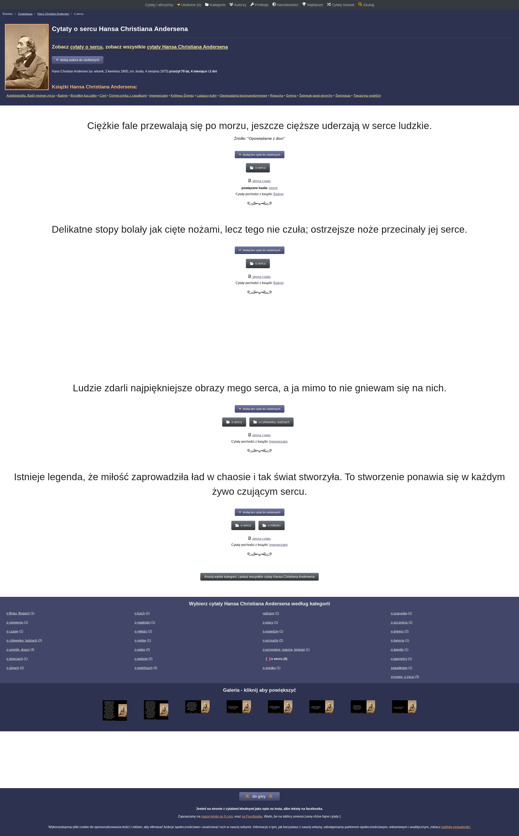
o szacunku (399, 613)
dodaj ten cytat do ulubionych (259, 154)
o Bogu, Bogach (18, 613)
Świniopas (343, 95)
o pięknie (141, 659)
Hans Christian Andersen (53, 13)
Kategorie (217, 5)
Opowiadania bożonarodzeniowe (243, 95)
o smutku (269, 668)
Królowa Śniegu (182, 95)
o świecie (397, 640)
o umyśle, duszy (18, 649)
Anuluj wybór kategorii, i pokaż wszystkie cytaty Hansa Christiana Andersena (259, 576)
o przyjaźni (270, 640)
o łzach (140, 613)
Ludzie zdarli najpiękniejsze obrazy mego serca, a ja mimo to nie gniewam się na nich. (259, 388)
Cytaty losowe (342, 5)
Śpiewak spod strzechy (315, 95)
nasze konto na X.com (217, 816)
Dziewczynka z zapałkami (128, 95)
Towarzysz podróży (367, 95)
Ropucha (276, 95)
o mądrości (142, 622)
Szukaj (368, 5)
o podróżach (143, 668)
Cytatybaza (25, 13)
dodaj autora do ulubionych (77, 60)
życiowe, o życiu (402, 677)
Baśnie (63, 95)
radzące (268, 613)
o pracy (268, 622)
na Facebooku (252, 816)
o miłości (141, 631)
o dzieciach (14, 659)
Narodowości (287, 5)
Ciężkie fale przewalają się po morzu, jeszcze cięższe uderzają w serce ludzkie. (259, 125)
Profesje (261, 5)
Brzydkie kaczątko (84, 95)
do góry (259, 796)
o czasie (12, 631)
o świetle (397, 649)
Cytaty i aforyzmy (159, 5)
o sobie (140, 649)
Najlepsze (314, 5)
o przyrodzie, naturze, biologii (284, 649)
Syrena (291, 95)
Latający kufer (207, 95)
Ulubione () (189, 5)
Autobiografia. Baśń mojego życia (30, 95)
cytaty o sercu (86, 46)
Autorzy (239, 5)
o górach (12, 668)
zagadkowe (399, 668)
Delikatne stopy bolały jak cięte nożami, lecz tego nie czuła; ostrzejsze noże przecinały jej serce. (259, 229)
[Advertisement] (259, 342)
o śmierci (397, 631)
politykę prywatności (456, 827)
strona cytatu (261, 181)
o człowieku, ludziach (21, 640)
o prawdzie (271, 631)
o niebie (140, 640)
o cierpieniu (14, 622)
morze (273, 188)
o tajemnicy (399, 659)
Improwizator (158, 95)
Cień (103, 95)
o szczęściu (399, 622)
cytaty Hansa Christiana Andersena (187, 46)
